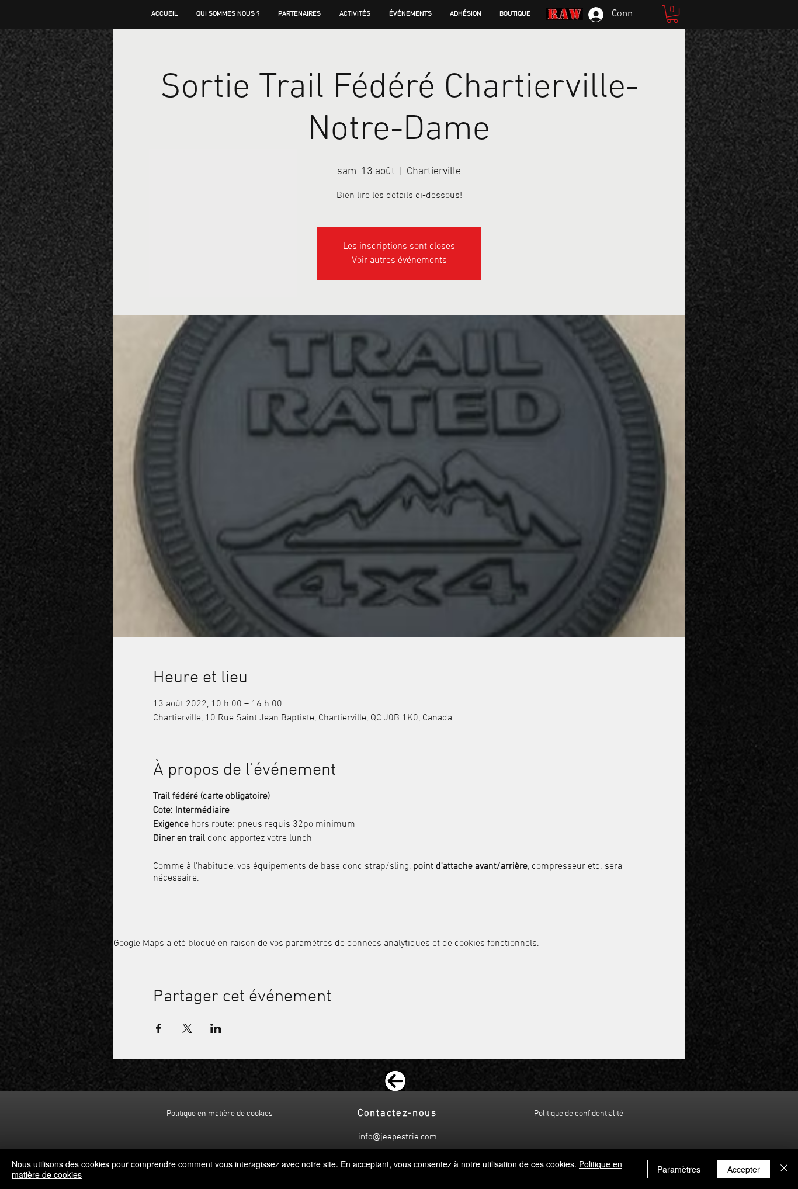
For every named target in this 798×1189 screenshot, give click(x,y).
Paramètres (678, 1169)
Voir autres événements (399, 260)
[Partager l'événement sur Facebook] (158, 1028)
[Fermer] (784, 1169)
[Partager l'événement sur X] (187, 1028)
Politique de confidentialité (578, 1114)
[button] (672, 14)
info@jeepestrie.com (397, 1137)
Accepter (743, 1169)
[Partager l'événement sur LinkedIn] (215, 1028)
